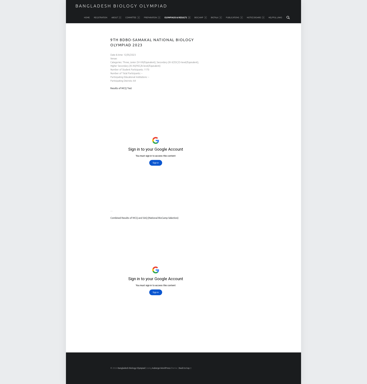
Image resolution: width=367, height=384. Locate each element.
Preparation (150, 17)
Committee (130, 17)
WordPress (165, 368)
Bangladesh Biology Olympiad (121, 5)
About (114, 17)
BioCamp (198, 17)
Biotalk (214, 17)
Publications (232, 17)
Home (87, 17)
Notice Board (254, 17)
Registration (100, 17)
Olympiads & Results (175, 17)
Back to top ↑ (185, 368)
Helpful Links (275, 17)
